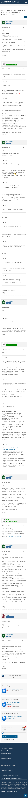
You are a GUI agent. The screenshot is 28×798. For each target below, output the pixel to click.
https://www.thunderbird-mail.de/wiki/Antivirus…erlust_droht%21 (12, 537)
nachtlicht (5, 12)
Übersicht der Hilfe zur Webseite (8, 768)
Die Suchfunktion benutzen (7, 770)
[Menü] (26, 2)
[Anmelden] (22, 2)
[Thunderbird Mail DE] (8, 2)
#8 (23, 551)
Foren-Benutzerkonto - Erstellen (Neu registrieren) (12, 773)
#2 (23, 69)
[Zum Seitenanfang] (25, 795)
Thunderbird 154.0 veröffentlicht (15, 689)
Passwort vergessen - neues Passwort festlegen (11, 778)
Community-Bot (9, 675)
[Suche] (18, 2)
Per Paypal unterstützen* (9, 737)
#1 (23, 27)
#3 (23, 147)
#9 (23, 621)
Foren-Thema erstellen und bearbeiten (9, 775)
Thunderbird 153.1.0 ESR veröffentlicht (13, 703)
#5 (23, 349)
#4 (23, 307)
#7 (23, 525)
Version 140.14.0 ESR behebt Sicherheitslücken (14, 717)
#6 (23, 482)
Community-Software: (9, 791)
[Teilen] (25, 17)
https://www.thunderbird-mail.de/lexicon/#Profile (13, 448)
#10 (23, 641)
